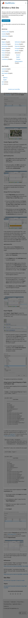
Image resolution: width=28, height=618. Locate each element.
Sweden (17, 50)
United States (5, 36)
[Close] (26, 3)
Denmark (4, 44)
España (3, 48)
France (3, 52)
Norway (17, 44)
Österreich (17, 46)
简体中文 (5, 77)
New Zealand (5, 73)
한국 (3, 84)
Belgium (4, 42)
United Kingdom (19, 61)
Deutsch (18, 55)
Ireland (3, 55)
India (3, 71)
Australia (4, 69)
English (18, 57)
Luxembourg (5, 59)
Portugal (17, 48)
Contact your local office (14, 89)
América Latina (5, 31)
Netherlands (18, 42)
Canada (4, 34)
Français (18, 59)
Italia (3, 57)
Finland (3, 50)
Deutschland (5, 46)
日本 (3, 82)
